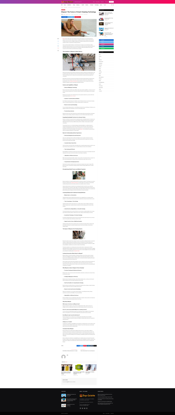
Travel (105, 4)
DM (64, 14)
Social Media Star (101, 82)
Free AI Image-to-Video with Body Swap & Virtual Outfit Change (66, 373)
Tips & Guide (101, 87)
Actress (100, 56)
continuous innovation (73, 81)
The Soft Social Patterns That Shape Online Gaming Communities (108, 23)
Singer (100, 80)
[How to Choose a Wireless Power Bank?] (91, 367)
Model (100, 73)
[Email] (58, 50)
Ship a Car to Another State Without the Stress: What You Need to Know (108, 13)
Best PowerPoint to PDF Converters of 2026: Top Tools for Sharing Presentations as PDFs (108, 34)
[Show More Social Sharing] (82, 17)
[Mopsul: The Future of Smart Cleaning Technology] (79, 28)
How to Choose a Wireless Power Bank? (89, 373)
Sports (101, 4)
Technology (96, 4)
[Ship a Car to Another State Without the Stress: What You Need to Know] (101, 13)
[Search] (111, 5)
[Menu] (61, 5)
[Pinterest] (58, 48)
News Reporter (101, 77)
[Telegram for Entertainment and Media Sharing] (101, 29)
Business (78, 4)
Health (83, 4)
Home (94, 1)
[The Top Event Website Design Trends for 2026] (101, 19)
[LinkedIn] (58, 46)
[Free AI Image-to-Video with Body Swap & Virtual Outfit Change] (66, 367)
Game (100, 68)
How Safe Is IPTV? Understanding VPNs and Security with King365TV (78, 373)
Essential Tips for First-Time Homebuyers (71, 405)
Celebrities (69, 4)
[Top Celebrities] (67, 2)
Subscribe (111, 1)
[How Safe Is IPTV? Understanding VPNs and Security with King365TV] (79, 367)
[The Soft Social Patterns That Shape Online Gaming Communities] (101, 23)
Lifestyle (91, 4)
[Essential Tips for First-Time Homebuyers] (63, 405)
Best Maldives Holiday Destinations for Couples (70, 350)
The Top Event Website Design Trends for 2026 (108, 19)
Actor (100, 54)
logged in (67, 381)
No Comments (81, 14)
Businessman (101, 61)
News (74, 4)
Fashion (86, 4)
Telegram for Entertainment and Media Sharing (108, 29)
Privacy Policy (98, 1)
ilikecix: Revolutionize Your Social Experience (88, 350)
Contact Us (102, 1)
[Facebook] (58, 41)
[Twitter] (58, 43)
